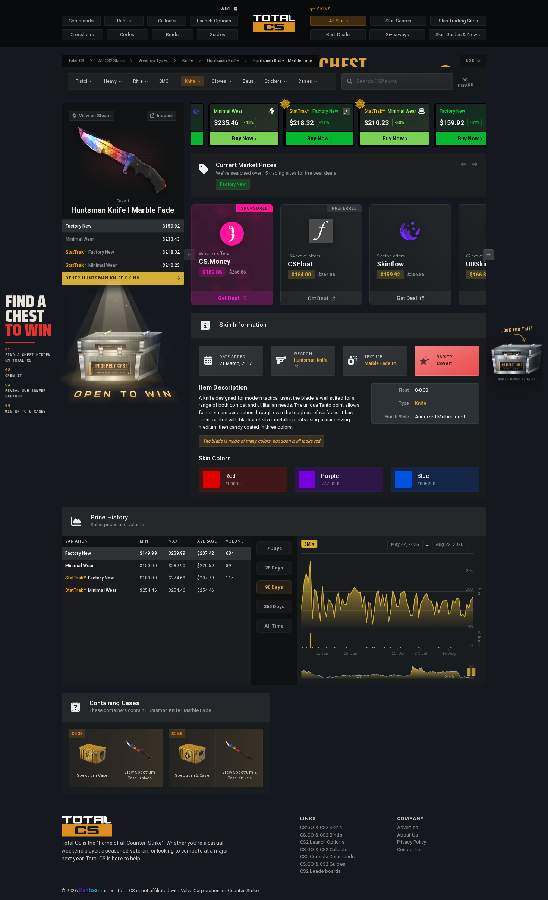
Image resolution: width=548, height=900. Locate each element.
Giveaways (397, 34)
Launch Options (214, 21)
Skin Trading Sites (458, 21)
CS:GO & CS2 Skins (321, 827)
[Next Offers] (474, 164)
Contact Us (409, 849)
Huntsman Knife (222, 60)
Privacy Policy (411, 842)
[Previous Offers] (463, 164)
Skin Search (398, 21)
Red (230, 475)
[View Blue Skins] (403, 479)
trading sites (282, 173)
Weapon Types (153, 60)
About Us (407, 835)
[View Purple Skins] (307, 479)
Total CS (76, 60)
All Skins (338, 21)
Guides (217, 34)
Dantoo (88, 891)
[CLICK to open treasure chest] (123, 344)
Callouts (167, 21)
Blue (423, 475)
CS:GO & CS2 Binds (321, 835)
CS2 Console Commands (327, 856)
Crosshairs (82, 34)
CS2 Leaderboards (320, 871)
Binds (172, 34)
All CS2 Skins (111, 60)
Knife (187, 60)
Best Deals (338, 34)
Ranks (124, 21)
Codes (127, 34)
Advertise (407, 827)
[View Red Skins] (211, 479)
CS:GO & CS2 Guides (322, 864)
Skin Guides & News (457, 34)
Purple (330, 475)
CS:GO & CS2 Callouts (323, 849)
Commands (81, 21)
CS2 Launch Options (322, 842)
